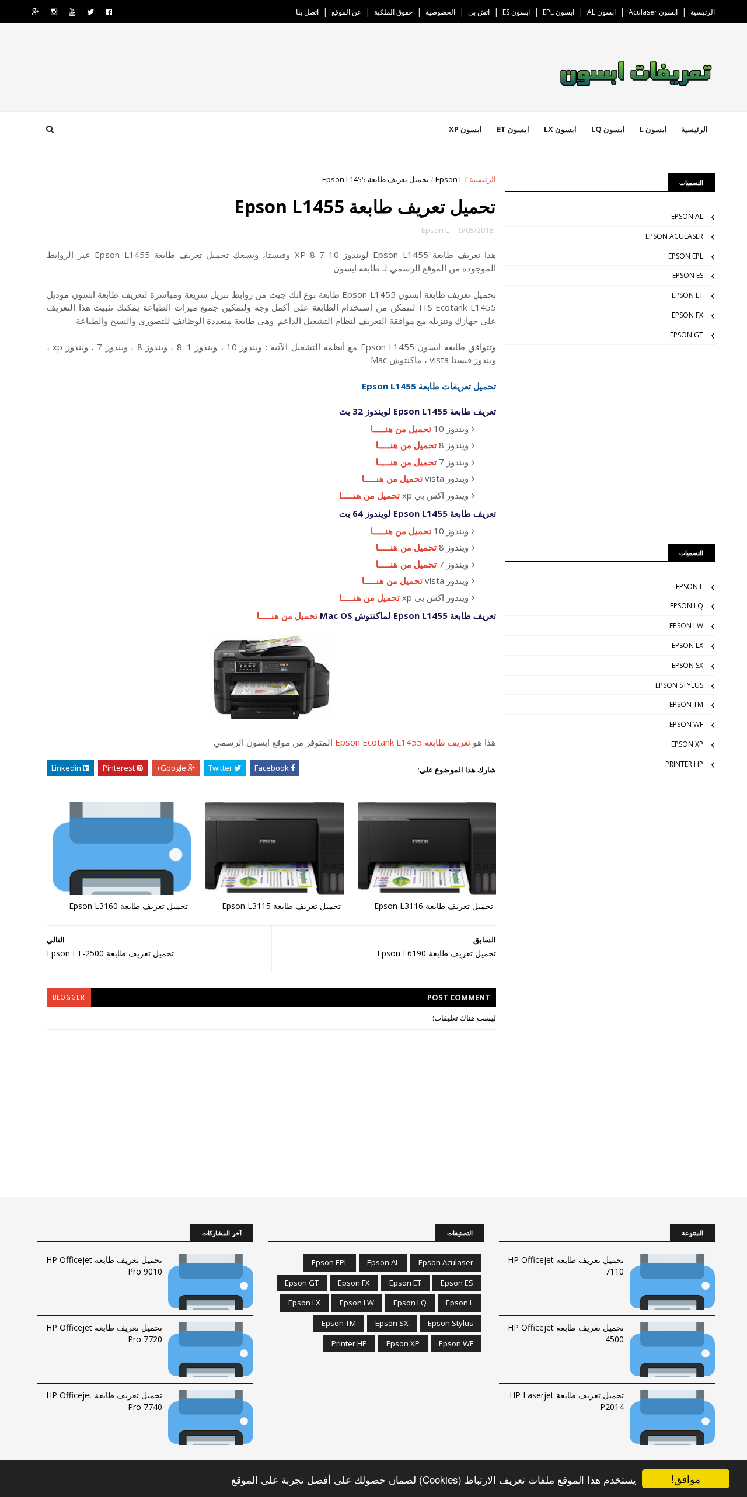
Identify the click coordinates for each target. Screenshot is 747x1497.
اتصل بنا (307, 12)
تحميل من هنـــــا (401, 428)
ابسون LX (560, 129)
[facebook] (109, 12)
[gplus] (35, 12)
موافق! (685, 1478)
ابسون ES (516, 12)
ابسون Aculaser (653, 12)
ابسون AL (601, 12)
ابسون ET (513, 129)
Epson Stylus (679, 685)
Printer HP (684, 764)
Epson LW (686, 626)
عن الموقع (346, 12)
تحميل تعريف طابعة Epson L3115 (281, 905)
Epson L (449, 179)
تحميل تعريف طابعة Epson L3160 (128, 905)
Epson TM (686, 704)
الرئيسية (702, 12)
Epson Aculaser (674, 236)
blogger (69, 997)
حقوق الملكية (393, 12)
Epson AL (687, 216)
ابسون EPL (558, 12)
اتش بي (479, 12)
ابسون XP (465, 129)
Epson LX (687, 645)
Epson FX (687, 315)
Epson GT (686, 335)
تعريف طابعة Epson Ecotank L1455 (402, 742)
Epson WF (686, 724)
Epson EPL (685, 256)
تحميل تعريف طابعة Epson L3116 (433, 905)
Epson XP (687, 744)
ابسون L (653, 129)
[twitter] (90, 12)
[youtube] (72, 12)
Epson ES (687, 275)
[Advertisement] (610, 444)
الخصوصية (440, 12)
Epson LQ (686, 606)
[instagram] (54, 12)
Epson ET (687, 295)
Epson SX (687, 665)
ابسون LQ (608, 129)
